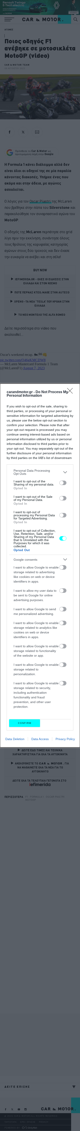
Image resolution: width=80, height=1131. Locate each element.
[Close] (71, 392)
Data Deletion (14, 739)
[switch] (62, 483)
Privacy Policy (65, 739)
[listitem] (40, 472)
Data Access (40, 739)
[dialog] (40, 565)
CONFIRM (24, 723)
